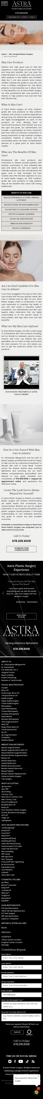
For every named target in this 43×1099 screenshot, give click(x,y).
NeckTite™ (5, 836)
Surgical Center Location (12, 942)
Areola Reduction (8, 763)
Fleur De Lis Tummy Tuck (11, 797)
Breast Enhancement (12, 744)
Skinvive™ (5, 893)
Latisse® (4, 872)
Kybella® (4, 901)
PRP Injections (7, 857)
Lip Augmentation (9, 735)
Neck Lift (5, 724)
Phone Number (8, 982)
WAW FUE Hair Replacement (13, 911)
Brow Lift (5, 690)
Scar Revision (7, 870)
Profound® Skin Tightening (12, 862)
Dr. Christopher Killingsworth (13, 665)
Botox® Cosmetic (8, 885)
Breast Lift (5, 758)
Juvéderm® (6, 890)
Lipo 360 (4, 789)
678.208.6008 (21, 13)
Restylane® (6, 898)
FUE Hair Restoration (9, 908)
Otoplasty (5, 738)
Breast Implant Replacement (13, 774)
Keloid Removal (8, 867)
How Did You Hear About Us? (13, 1012)
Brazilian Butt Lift (8, 805)
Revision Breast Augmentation (14, 755)
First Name (6, 954)
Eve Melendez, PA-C (9, 670)
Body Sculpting (10, 783)
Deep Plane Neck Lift (10, 727)
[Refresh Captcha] (29, 1032)
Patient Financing (8, 678)
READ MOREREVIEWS (21, 616)
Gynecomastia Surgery (11, 776)
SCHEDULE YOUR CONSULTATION (21, 549)
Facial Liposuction (9, 730)
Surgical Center (8, 673)
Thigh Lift (5, 818)
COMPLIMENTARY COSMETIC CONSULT (21, 17)
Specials (6, 932)
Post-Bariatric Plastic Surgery (13, 810)
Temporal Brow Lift (9, 696)
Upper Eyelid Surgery (10, 701)
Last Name (6, 964)
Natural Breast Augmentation (14, 753)
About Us (6, 661)
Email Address (7, 973)
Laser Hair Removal (9, 849)
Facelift (4, 688)
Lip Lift (4, 732)
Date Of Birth (7, 991)
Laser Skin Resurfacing (10, 844)
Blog (4, 927)
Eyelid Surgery (7, 698)
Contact (6, 936)
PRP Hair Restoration (10, 916)
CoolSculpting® (7, 828)
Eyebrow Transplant (10, 919)
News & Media (7, 675)
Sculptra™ (5, 896)
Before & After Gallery (14, 923)
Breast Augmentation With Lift (14, 750)
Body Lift (5, 807)
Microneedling (7, 852)
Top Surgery (6, 779)
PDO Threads (7, 859)
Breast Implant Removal (11, 769)
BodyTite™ (5, 831)
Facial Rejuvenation (12, 684)
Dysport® (5, 888)
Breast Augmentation (10, 748)
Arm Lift (4, 815)
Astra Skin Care (7, 875)
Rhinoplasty (6, 706)
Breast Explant (7, 771)
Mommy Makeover (9, 802)
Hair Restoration (10, 905)
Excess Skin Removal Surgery (13, 813)
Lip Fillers (5, 883)
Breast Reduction (8, 761)
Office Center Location (11, 940)
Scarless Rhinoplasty (10, 714)
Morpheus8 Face (8, 841)
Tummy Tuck (7, 794)
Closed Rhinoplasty (9, 711)
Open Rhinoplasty (9, 709)
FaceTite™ (5, 833)
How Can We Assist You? (12, 1000)
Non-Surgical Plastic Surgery (21, 54)
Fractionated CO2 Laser (11, 846)
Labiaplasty (6, 821)
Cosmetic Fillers (10, 879)
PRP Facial (5, 854)
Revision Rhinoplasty (10, 719)
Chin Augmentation (9, 722)
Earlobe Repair (7, 740)
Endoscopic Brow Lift (10, 693)
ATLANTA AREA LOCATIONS (21, 9)
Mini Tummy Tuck (8, 800)
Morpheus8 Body (8, 838)
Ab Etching (6, 792)
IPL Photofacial (7, 865)
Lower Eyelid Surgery (10, 704)
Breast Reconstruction (11, 766)
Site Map (5, 945)
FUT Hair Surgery (8, 914)
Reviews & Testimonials (11, 680)
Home (3, 54)
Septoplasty (6, 717)
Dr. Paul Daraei (7, 667)
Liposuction (6, 787)
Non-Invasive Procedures (15, 824)
